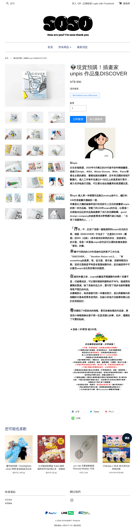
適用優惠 (74, 88)
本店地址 (8, 500)
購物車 (126, 3)
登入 (74, 3)
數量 (72, 103)
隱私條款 (57, 525)
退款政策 (77, 525)
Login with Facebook (103, 3)
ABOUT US (67, 525)
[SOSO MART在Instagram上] (72, 501)
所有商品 (64, 47)
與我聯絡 (8, 503)
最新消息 (82, 47)
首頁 (50, 47)
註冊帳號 (87, 3)
